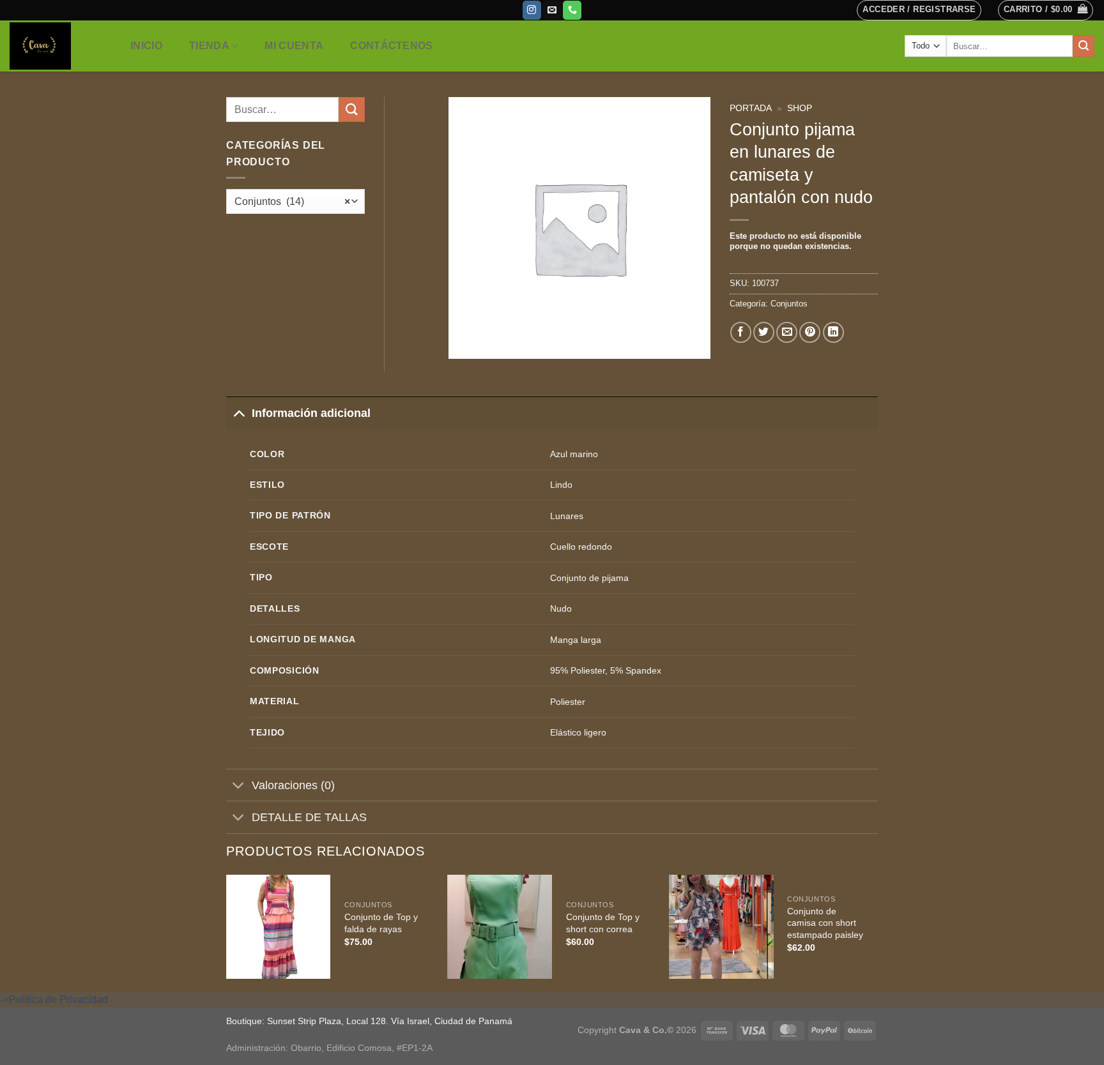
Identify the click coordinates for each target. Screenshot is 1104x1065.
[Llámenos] (572, 10)
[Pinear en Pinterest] (809, 332)
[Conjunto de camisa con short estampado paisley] (721, 927)
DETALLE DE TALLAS (309, 817)
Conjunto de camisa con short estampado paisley (825, 923)
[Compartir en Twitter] (763, 332)
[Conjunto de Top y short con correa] (500, 927)
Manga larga (575, 640)
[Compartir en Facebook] (740, 332)
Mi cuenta (293, 45)
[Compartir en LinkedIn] (833, 332)
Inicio (146, 45)
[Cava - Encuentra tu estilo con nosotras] (56, 46)
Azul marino (574, 454)
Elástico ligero (578, 732)
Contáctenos (391, 45)
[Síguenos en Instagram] (532, 10)
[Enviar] (1083, 46)
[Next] (877, 931)
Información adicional (311, 413)
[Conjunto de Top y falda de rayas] (278, 927)
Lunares (566, 516)
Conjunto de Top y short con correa (603, 923)
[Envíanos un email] (551, 10)
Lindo (561, 485)
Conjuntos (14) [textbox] (292, 201)
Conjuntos (789, 303)
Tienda (209, 45)
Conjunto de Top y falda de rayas (381, 923)
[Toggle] (238, 413)
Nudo (561, 608)
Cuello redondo (581, 546)
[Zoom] (465, 343)
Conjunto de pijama (589, 578)
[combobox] (295, 201)
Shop (799, 108)
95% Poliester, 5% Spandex (605, 670)
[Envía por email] (786, 332)
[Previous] (226, 931)
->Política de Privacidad (54, 999)
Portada (751, 108)
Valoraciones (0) (293, 785)
